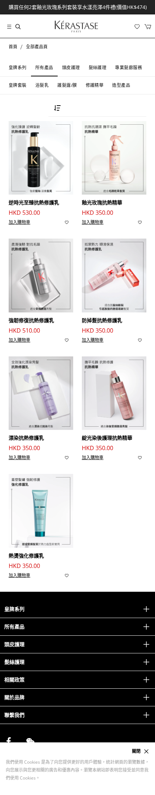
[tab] (17, 67)
